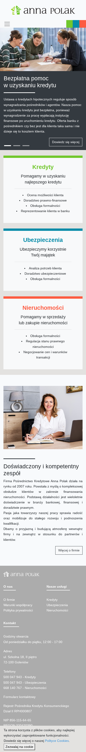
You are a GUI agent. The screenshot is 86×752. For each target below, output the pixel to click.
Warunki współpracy (17, 605)
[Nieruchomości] (43, 334)
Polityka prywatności (18, 610)
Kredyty (52, 600)
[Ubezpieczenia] (43, 261)
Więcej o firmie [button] (69, 550)
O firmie (9, 600)
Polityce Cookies (57, 741)
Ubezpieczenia (57, 605)
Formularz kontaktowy (19, 697)
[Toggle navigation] (6, 24)
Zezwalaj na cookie (19, 747)
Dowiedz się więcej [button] (65, 142)
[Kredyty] (43, 190)
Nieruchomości (57, 610)
